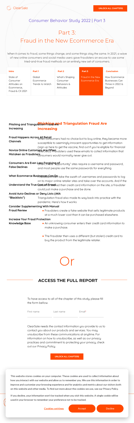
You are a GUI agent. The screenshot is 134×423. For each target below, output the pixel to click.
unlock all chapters (111, 8)
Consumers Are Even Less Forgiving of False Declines (34, 165)
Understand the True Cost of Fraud (32, 184)
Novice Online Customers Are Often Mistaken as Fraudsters (32, 152)
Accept (82, 408)
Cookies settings (54, 408)
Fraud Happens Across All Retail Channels (30, 139)
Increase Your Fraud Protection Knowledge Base (30, 221)
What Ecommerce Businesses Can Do (33, 175)
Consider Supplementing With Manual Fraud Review (34, 208)
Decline (110, 408)
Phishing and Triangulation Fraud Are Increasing (34, 126)
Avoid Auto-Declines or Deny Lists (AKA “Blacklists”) (35, 195)
